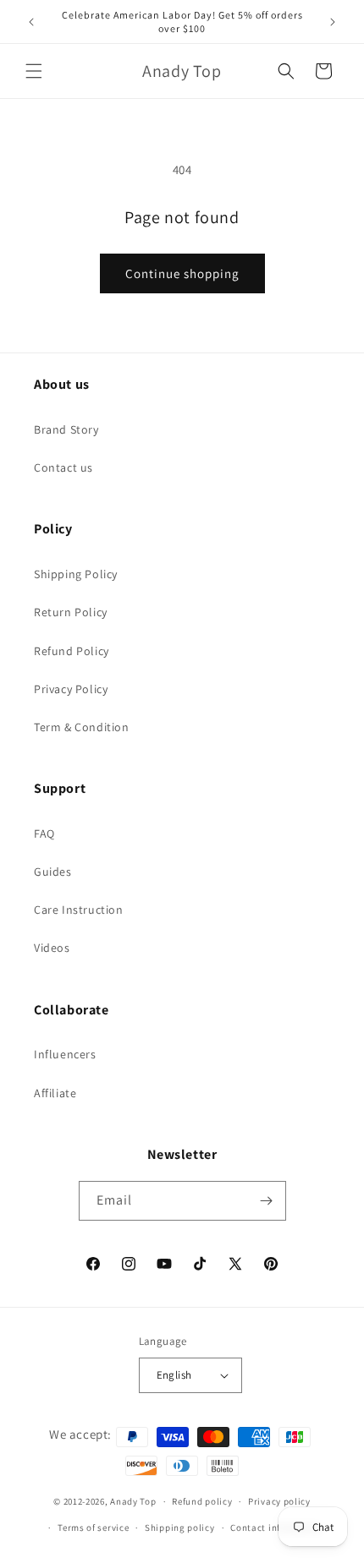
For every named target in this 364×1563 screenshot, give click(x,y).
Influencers (65, 1054)
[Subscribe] (266, 1201)
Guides (53, 871)
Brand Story (66, 429)
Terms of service (93, 1527)
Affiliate (55, 1093)
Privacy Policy (71, 689)
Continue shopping (182, 273)
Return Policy (71, 612)
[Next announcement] (332, 22)
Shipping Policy (76, 574)
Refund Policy (71, 651)
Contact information (276, 1527)
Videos (52, 947)
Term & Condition (82, 727)
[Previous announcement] (31, 22)
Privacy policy (279, 1501)
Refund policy (202, 1501)
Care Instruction (79, 909)
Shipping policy (180, 1527)
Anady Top (133, 1501)
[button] (33, 71)
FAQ (44, 833)
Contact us (63, 467)
